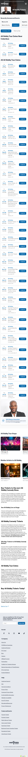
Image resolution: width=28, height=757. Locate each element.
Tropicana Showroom (11, 573)
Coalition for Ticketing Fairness (8, 664)
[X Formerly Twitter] (8, 633)
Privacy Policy (4, 689)
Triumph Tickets (5, 714)
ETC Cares (3, 650)
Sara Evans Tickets (5, 725)
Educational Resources (6, 703)
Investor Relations (5, 672)
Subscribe (21, 623)
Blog (2, 653)
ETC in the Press (5, 670)
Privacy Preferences (6, 706)
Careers (3, 656)
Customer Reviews (5, 648)
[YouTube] (19, 633)
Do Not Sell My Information (7, 695)
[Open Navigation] (26, 4)
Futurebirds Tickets (5, 731)
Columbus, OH (6, 31)
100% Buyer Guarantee (6, 645)
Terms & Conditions (6, 686)
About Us (3, 642)
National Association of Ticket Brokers (10, 667)
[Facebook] (3, 633)
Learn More (17, 422)
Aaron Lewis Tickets (6, 723)
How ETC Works (5, 700)
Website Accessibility (6, 697)
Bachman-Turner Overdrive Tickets (9, 728)
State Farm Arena (22, 579)
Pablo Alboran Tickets (6, 720)
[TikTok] (24, 633)
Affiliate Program (5, 659)
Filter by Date (17, 31)
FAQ (2, 684)
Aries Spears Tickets (6, 734)
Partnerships (4, 661)
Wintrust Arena (5, 579)
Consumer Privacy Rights (7, 692)
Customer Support (5, 681)
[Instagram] (14, 633)
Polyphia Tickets (5, 717)
